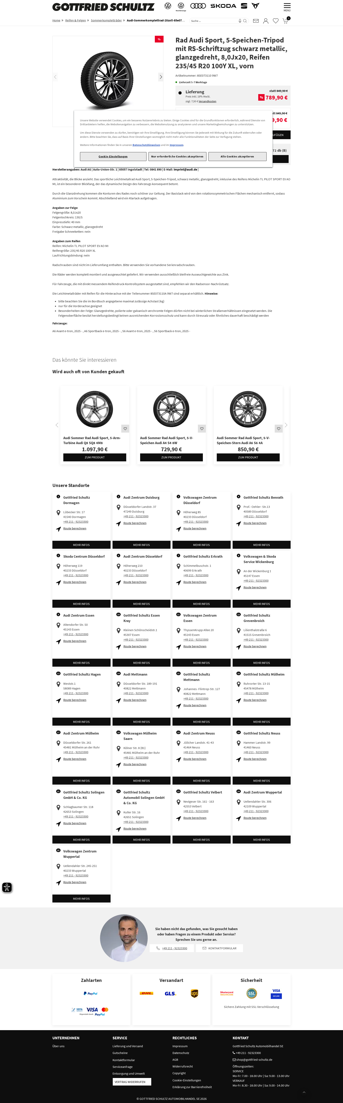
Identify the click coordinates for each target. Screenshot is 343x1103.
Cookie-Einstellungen (113, 156)
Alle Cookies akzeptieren (237, 156)
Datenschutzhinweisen (146, 145)
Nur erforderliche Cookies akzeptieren (177, 156)
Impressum (176, 145)
